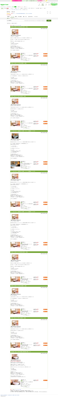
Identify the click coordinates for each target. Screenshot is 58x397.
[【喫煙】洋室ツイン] (15, 244)
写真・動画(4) (20, 16)
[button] (19, 163)
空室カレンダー (45, 121)
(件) (13, 13)
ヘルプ (38, 2)
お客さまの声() (30, 16)
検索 (48, 20)
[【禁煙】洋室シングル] (15, 382)
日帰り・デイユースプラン (14, 18)
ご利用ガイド (40, 2)
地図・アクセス (25, 16)
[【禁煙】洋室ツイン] (15, 55)
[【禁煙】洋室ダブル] (15, 163)
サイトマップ (44, 2)
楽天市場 (52, 2)
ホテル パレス (11, 11)
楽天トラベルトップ (9, 9)
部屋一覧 (16, 16)
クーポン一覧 (35, 16)
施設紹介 (8, 16)
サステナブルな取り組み (29, 13)
